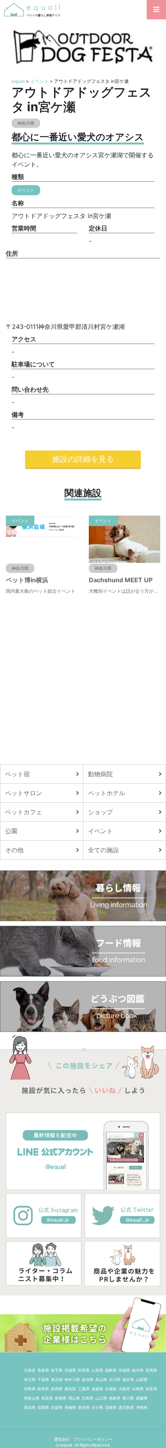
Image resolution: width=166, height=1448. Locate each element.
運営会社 (62, 1439)
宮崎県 (111, 1407)
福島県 (111, 1370)
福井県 (128, 1379)
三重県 (84, 1388)
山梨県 (141, 1379)
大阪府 (124, 1388)
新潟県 (87, 1379)
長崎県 (70, 1407)
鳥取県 (47, 1398)
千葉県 (43, 1379)
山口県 (101, 1398)
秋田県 (84, 1370)
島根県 (60, 1398)
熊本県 (84, 1407)
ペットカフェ (23, 812)
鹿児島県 (126, 1407)
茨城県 (124, 1370)
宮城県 (70, 1370)
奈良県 (151, 1388)
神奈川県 (72, 1379)
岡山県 (74, 1398)
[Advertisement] (83, 679)
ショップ (100, 812)
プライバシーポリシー (93, 1439)
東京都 (57, 1379)
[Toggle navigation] (156, 9)
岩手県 (57, 1370)
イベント (39, 81)
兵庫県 (138, 1388)
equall (18, 81)
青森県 (43, 1370)
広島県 (87, 1398)
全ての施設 (103, 850)
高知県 (30, 1407)
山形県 (97, 1370)
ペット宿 (17, 774)
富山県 (101, 1379)
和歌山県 (31, 1398)
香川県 (128, 1398)
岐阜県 (43, 1388)
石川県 (114, 1379)
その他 (14, 850)
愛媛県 (141, 1398)
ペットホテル (106, 793)
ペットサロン (23, 793)
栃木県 (138, 1370)
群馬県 (151, 1370)
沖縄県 (141, 1407)
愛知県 (70, 1388)
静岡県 (57, 1388)
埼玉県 (30, 1379)
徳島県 (114, 1398)
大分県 (97, 1407)
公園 (11, 831)
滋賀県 (97, 1388)
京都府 (111, 1388)
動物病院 (100, 774)
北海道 (30, 1370)
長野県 (30, 1388)
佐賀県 (57, 1407)
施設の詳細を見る (83, 459)
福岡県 (43, 1407)
